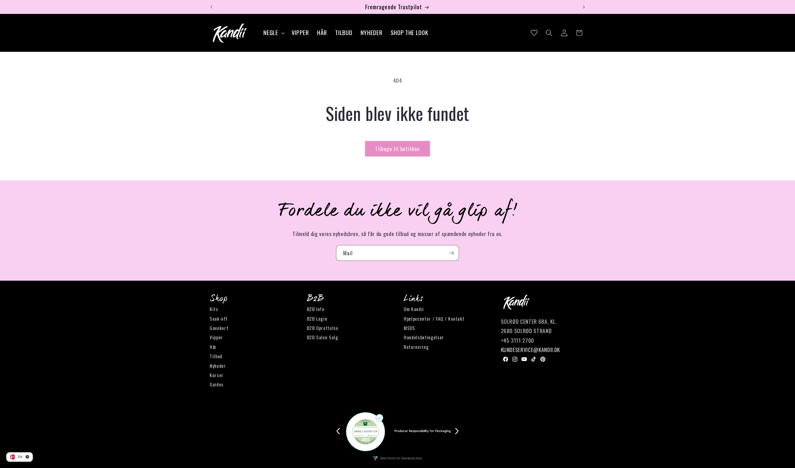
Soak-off (218, 318)
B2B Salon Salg (322, 337)
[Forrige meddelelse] (211, 6)
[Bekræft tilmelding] (451, 253)
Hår (213, 346)
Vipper (216, 337)
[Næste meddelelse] (584, 6)
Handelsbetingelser (424, 337)
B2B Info (316, 309)
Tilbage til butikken (397, 149)
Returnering (416, 346)
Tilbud (216, 356)
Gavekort (219, 327)
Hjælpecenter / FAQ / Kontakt (434, 318)
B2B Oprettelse (322, 327)
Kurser (217, 375)
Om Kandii (414, 309)
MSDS (409, 327)
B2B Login (317, 318)
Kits (214, 309)
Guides (217, 384)
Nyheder (218, 365)
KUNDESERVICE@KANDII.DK (530, 350)
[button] (273, 33)
